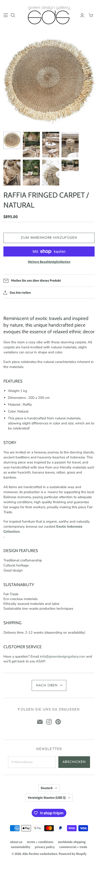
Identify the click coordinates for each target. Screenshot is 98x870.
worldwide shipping (72, 842)
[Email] (40, 722)
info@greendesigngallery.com (62, 656)
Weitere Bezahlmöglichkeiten (49, 262)
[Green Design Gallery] (49, 14)
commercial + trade (73, 847)
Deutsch (47, 788)
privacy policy (45, 847)
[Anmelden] (82, 15)
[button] (49, 685)
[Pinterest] (58, 722)
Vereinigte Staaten (47, 797)
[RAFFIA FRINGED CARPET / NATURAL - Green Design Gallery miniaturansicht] (12, 140)
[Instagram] (49, 722)
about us (16, 842)
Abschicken (74, 762)
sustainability (20, 847)
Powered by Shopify (73, 854)
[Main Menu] (5, 15)
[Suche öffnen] (13, 15)
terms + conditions (40, 842)
